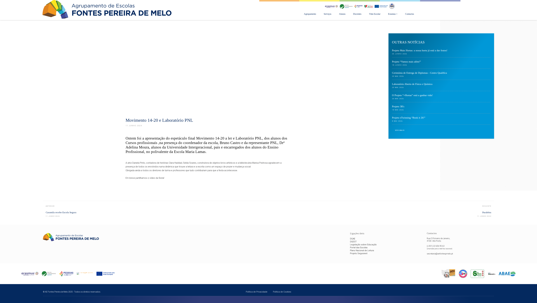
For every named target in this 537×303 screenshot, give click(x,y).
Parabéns (486, 212)
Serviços (327, 14)
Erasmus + (392, 14)
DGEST (353, 241)
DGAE (352, 238)
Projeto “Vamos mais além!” (406, 61)
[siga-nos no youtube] (490, 292)
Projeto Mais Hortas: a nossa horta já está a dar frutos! (419, 50)
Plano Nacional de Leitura (362, 250)
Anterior (50, 206)
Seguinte (486, 206)
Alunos (342, 14)
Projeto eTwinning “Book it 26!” (408, 117)
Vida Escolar (374, 14)
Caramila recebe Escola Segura (61, 212)
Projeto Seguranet (358, 253)
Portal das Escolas (359, 247)
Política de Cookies (282, 292)
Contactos (409, 14)
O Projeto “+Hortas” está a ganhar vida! (412, 95)
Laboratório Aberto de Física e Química (412, 84)
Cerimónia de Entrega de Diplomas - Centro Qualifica (419, 72)
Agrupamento (310, 14)
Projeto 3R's (398, 106)
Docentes (357, 14)
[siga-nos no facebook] (482, 292)
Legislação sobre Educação (363, 244)
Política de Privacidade (256, 292)
